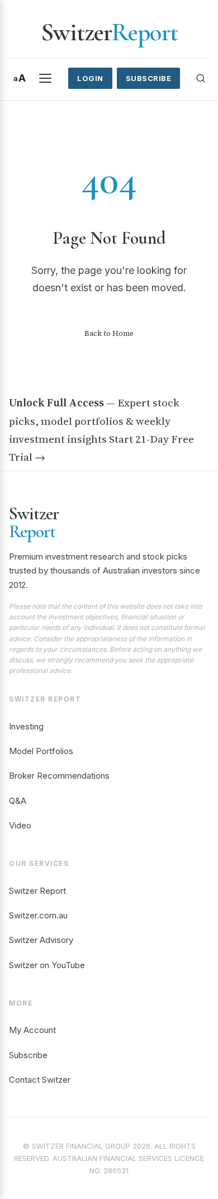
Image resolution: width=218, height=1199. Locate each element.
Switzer (109, 32)
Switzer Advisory (41, 940)
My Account (32, 1030)
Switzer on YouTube (47, 965)
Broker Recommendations (59, 775)
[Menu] (45, 78)
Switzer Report (37, 890)
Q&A (17, 800)
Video (20, 825)
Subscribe (149, 78)
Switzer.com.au (38, 915)
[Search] (200, 78)
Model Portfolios (41, 751)
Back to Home (109, 333)
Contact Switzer (39, 1079)
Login (90, 78)
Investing (26, 726)
